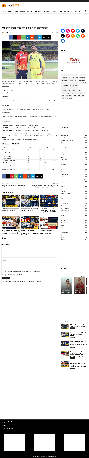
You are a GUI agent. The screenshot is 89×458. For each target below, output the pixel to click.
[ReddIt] (32, 37)
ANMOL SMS (8, 32)
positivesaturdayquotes (66, 90)
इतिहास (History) (64, 232)
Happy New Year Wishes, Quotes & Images (70, 166)
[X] (83, 1)
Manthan (63, 186)
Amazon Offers (64, 135)
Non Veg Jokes (64, 200)
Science (62, 215)
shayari (70, 98)
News (62, 198)
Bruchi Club (63, 142)
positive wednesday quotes (77, 93)
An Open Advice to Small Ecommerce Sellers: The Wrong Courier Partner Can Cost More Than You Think (29, 232)
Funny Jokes (64, 159)
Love (77, 77)
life (73, 77)
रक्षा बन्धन (62, 237)
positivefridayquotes (74, 85)
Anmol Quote (64, 75)
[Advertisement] (57, 5)
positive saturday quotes (76, 90)
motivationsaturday (74, 82)
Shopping (63, 220)
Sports (62, 225)
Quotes (74, 95)
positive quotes (75, 87)
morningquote (82, 77)
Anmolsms (70, 75)
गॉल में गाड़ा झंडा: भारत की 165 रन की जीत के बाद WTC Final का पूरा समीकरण (29, 209)
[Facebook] (71, 1)
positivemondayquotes (66, 87)
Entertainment (64, 154)
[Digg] (44, 37)
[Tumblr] (81, 1)
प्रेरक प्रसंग (63, 234)
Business (63, 145)
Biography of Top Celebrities (67, 140)
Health (62, 169)
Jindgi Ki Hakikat (64, 174)
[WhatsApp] (84, 1)
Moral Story (63, 191)
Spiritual (63, 222)
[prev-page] (2, 238)
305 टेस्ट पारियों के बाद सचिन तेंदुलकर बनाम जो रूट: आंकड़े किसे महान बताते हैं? (10, 209)
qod (85, 93)
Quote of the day (69, 95)
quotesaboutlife (81, 95)
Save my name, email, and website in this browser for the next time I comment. (22, 271)
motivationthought (82, 82)
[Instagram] (73, 1)
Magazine (63, 183)
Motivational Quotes (81, 80)
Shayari (62, 217)
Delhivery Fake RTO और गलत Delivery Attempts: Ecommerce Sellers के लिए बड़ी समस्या (48, 232)
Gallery (62, 162)
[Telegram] (40, 37)
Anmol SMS (7, 22)
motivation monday (65, 82)
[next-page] (5, 238)
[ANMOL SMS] (3, 32)
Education (63, 152)
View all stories (84, 276)
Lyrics (62, 181)
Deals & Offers (64, 147)
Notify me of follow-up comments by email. (13, 274)
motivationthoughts (65, 85)
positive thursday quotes (66, 93)
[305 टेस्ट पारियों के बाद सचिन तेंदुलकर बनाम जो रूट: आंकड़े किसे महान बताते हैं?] (11, 201)
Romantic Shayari (65, 210)
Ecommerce (63, 149)
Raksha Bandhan (65, 208)
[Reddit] (79, 1)
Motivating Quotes (72, 80)
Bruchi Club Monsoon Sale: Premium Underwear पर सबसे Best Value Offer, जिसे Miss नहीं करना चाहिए (48, 211)
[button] (85, 11)
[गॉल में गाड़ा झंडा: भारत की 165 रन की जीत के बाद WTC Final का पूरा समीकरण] (30, 201)
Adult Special (64, 132)
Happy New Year (64, 164)
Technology (63, 230)
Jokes (62, 176)
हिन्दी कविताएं (63, 239)
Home (3, 22)
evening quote (83, 75)
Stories (62, 227)
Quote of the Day (64, 203)
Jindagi (69, 77)
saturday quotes (65, 98)
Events (62, 157)
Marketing (63, 188)
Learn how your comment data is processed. (30, 281)
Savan (62, 213)
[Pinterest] (77, 1)
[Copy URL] (48, 37)
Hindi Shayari (64, 171)
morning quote (64, 80)
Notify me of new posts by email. (11, 275)
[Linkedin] (75, 1)
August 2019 (76, 75)
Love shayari (64, 179)
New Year (63, 196)
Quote (63, 95)
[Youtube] (86, 1)
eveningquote (64, 77)
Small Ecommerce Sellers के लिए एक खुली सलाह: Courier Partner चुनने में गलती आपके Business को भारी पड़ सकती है (11, 232)
